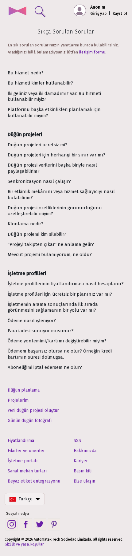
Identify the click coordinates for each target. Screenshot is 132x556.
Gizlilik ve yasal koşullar (24, 544)
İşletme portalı (22, 460)
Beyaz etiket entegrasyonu (34, 481)
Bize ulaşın (84, 481)
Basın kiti (82, 471)
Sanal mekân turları (27, 471)
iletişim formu (92, 52)
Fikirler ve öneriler (26, 450)
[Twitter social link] (40, 524)
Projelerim (18, 400)
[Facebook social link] (26, 524)
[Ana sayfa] (17, 12)
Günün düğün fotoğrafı (30, 420)
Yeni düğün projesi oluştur (33, 410)
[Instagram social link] (12, 524)
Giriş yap (98, 13)
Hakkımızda (85, 450)
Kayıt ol (120, 13)
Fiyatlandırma (21, 440)
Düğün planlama (24, 390)
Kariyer (81, 460)
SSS (77, 440)
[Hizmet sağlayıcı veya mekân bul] (39, 10)
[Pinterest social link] (54, 524)
